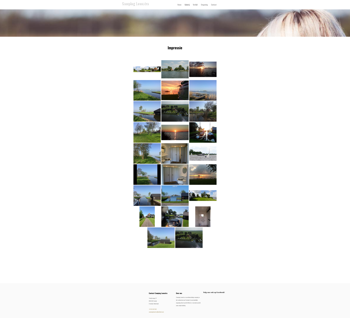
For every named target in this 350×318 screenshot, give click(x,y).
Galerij (187, 4)
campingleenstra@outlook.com (156, 312)
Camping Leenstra (135, 3)
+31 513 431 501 (153, 309)
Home (179, 4)
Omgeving (204, 4)
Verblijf (195, 4)
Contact (214, 4)
